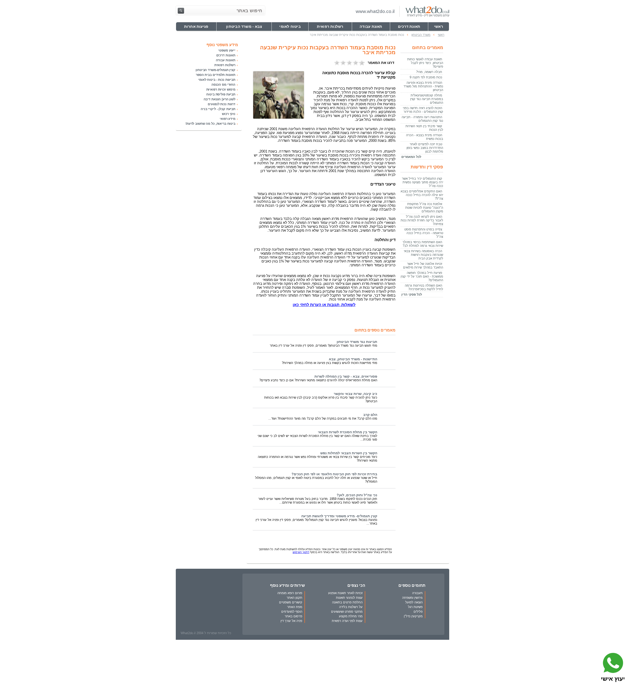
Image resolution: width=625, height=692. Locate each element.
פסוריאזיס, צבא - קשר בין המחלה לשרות (345, 376)
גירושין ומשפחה (412, 597)
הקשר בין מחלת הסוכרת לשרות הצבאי (347, 432)
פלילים (418, 611)
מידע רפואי (227, 119)
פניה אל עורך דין (291, 621)
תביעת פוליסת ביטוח (220, 94)
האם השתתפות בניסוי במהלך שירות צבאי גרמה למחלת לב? (423, 244)
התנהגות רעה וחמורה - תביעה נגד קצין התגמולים (422, 119)
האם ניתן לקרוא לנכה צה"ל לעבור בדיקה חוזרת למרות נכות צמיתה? (422, 220)
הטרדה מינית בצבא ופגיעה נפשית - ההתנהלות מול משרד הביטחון (423, 86)
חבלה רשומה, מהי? (429, 72)
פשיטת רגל (415, 607)
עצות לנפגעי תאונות (349, 597)
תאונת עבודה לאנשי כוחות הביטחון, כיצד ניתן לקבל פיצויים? (425, 62)
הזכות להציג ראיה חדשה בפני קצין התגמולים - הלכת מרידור (423, 110)
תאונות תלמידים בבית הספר (215, 75)
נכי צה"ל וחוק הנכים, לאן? (357, 495)
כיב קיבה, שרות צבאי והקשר (355, 394)
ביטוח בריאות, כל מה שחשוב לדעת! (210, 123)
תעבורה (417, 593)
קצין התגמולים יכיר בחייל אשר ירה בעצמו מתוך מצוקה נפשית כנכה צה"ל (422, 182)
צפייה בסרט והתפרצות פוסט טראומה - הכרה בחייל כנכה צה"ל (423, 232)
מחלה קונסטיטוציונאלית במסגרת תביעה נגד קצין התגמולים (426, 98)
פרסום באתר (293, 616)
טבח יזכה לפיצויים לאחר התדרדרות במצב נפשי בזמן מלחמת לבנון (424, 147)
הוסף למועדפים (291, 611)
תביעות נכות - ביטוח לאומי (216, 80)
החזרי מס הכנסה (223, 84)
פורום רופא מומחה (289, 593)
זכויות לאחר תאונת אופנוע (345, 593)
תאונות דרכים (225, 55)
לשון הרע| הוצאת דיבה (219, 99)
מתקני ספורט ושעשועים (347, 611)
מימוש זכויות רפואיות (220, 89)
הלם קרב (370, 415)
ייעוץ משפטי (226, 50)
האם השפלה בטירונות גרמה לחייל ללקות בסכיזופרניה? (424, 287)
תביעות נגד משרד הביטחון (357, 342)
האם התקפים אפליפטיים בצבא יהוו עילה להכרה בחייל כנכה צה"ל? (422, 194)
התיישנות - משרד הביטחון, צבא (353, 359)
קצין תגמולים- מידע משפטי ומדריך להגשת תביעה (339, 516)
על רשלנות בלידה (351, 607)
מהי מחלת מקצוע (351, 616)
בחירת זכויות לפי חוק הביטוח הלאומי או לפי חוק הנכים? (334, 474)
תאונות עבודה (225, 60)
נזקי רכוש (228, 114)
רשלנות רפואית (224, 65)
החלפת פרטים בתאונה (347, 602)
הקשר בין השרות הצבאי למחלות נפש (348, 453)
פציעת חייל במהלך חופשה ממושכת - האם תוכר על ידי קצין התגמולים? (422, 276)
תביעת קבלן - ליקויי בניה (218, 109)
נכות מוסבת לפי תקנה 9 (426, 77)
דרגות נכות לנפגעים (221, 104)
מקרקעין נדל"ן (413, 616)
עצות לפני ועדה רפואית (347, 621)
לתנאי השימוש (301, 552)
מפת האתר (294, 607)
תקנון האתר (294, 597)
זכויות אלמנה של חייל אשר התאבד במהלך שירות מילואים (423, 265)
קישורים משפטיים (290, 602)
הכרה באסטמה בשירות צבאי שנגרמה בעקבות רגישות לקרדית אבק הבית (423, 254)
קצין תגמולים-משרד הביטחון (215, 70)
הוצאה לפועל (414, 602)
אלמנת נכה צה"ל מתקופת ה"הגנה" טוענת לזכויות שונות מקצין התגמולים (424, 207)
